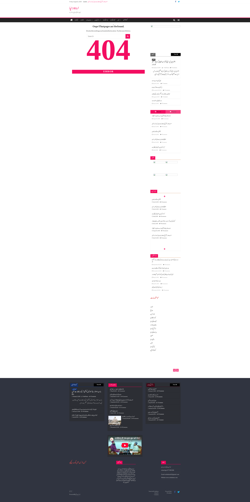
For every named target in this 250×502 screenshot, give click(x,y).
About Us (156, 493)
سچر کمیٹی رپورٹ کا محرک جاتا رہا (157, 87)
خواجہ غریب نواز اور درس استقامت (128, 417)
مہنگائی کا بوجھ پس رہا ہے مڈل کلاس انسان (159, 139)
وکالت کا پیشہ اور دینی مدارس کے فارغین (117, 389)
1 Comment (164, 84)
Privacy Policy (168, 491)
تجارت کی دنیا (112, 20)
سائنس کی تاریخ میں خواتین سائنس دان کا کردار (155, 406)
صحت (153, 60)
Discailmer (169, 493)
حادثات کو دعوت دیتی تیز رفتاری (115, 395)
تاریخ (151, 310)
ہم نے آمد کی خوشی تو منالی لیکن (157, 287)
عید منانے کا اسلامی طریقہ (156, 281)
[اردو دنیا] (71, 20)
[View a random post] (178, 20)
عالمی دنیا (82, 20)
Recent (159, 112)
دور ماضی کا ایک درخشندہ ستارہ (157, 101)
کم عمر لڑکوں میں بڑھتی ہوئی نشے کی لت (158, 147)
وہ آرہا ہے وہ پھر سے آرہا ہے (115, 425)
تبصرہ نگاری (153, 317)
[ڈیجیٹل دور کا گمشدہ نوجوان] (165, 357)
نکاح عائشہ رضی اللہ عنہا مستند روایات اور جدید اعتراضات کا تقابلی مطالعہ (84, 409)
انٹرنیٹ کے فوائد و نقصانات (153, 395)
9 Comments (166, 290)
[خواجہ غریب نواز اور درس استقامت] (115, 417)
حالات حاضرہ (88, 20)
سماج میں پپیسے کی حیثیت (114, 411)
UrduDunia (166, 68)
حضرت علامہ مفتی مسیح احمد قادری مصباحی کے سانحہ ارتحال (161, 124)
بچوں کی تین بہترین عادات (156, 81)
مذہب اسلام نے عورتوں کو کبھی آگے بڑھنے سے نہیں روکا (86, 393)
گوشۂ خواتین (125, 20)
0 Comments (174, 68)
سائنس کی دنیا (97, 20)
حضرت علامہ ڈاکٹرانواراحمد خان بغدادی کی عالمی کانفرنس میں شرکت (121, 400)
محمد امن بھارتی (78, 494)
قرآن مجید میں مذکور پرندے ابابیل (153, 418)
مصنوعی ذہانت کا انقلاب (152, 389)
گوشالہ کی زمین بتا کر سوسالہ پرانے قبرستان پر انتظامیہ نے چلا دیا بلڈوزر (163, 214)
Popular (174, 112)
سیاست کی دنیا (105, 20)
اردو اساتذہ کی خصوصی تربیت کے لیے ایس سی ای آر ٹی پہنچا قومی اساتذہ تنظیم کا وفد (165, 261)
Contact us (156, 495)
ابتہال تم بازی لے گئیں (152, 401)
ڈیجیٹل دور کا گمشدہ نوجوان (92, 2)
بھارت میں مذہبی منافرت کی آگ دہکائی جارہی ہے (160, 268)
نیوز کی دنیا (76, 20)
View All (176, 54)
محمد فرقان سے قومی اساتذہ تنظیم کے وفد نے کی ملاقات (161, 94)
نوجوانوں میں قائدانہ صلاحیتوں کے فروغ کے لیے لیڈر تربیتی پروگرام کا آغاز (84, 415)
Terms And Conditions (154, 491)
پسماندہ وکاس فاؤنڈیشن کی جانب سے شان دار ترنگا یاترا (161, 116)
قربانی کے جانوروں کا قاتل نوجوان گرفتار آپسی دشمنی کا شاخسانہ (162, 274)
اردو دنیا (74, 8)
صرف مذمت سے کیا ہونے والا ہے (116, 405)
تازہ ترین (152, 314)
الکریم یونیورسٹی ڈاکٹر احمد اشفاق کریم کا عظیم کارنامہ (163, 63)
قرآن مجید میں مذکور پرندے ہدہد (153, 412)
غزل (118, 20)
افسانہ (151, 307)
